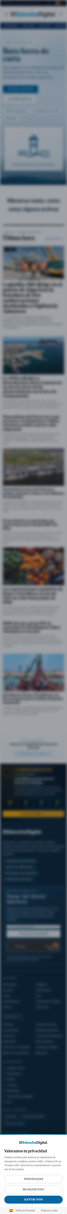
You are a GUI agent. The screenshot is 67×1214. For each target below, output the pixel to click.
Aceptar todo (33, 1199)
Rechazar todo (33, 1189)
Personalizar (33, 1179)
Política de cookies (49, 1210)
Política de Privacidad (25, 1210)
